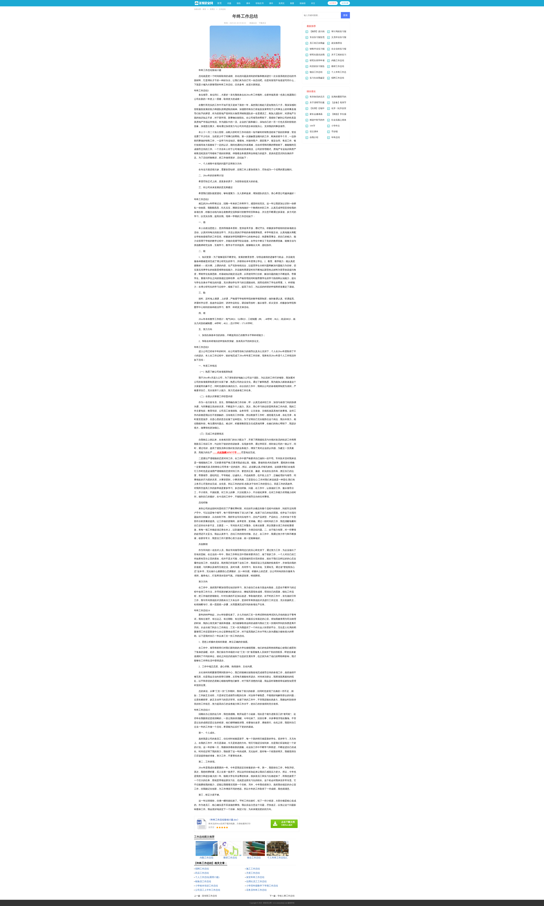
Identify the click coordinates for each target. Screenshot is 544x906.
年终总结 (335, 137)
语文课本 (314, 131)
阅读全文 (253, 23)
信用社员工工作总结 (256, 881)
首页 (219, 3)
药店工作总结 (202, 873)
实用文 (212, 9)
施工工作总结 (253, 868)
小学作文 (335, 126)
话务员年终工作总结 (256, 890)
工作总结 (222, 9)
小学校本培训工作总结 (206, 885)
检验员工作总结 (203, 881)
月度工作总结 (253, 873)
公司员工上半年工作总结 (207, 890)
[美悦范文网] (203, 3)
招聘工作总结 (202, 868)
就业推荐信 (336, 43)
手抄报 (334, 131)
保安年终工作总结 (255, 877)
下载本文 (262, 23)
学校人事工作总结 (286, 896)
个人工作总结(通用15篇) (207, 877)
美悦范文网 (267, 903)
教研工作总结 (337, 66)
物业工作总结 (316, 72)
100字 (312, 126)
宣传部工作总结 (209, 896)
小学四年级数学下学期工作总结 (262, 885)
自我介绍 (314, 137)
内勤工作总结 (337, 60)
